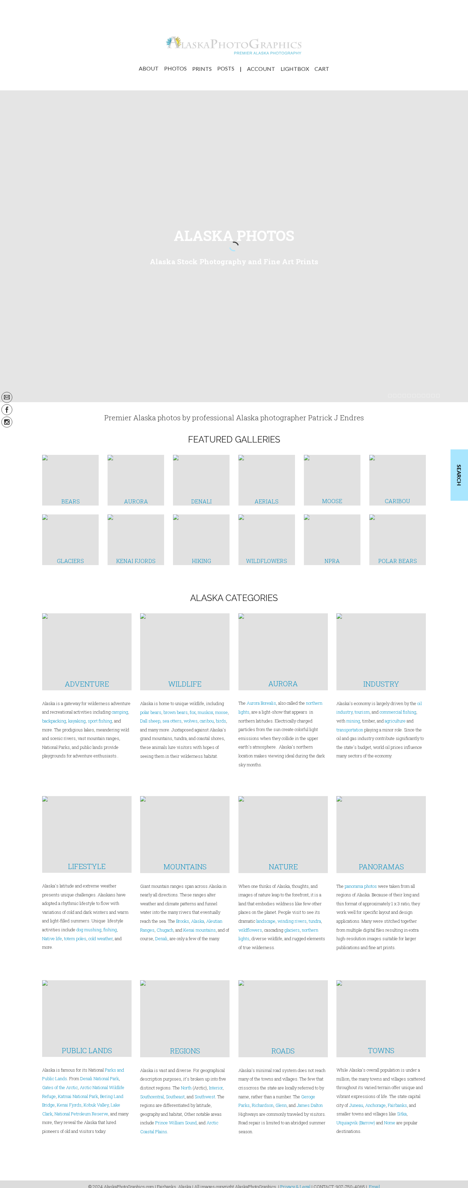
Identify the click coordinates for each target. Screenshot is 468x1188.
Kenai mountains (199, 930)
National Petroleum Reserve (81, 1113)
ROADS (283, 1051)
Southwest (205, 1096)
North (186, 1087)
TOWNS (381, 1050)
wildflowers (250, 930)
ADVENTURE (87, 684)
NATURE (283, 866)
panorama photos (361, 886)
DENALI (201, 501)
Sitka (402, 1113)
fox (193, 712)
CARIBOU (397, 500)
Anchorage (375, 1105)
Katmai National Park (78, 1096)
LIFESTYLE (87, 866)
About (149, 68)
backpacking (54, 721)
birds (221, 721)
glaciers (292, 930)
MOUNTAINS (185, 866)
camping (120, 712)
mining (353, 721)
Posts (225, 68)
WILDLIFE (184, 684)
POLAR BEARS (397, 560)
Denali (161, 938)
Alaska (197, 921)
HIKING (201, 560)
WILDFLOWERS (266, 560)
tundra (315, 921)
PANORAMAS (381, 866)
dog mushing (88, 929)
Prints (202, 68)
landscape (265, 921)
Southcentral (152, 1096)
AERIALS (267, 501)
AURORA (136, 501)
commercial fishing (398, 712)
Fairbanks (397, 1105)
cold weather (100, 938)
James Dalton (310, 1105)
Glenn (281, 1105)
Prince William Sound (176, 1122)
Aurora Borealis (261, 703)
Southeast (175, 1096)
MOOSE (332, 500)
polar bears (150, 712)
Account (261, 68)
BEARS (70, 501)
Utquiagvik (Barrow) (355, 1122)
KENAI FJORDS (136, 560)
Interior (216, 1087)
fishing (110, 929)
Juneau (356, 1105)
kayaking (77, 721)
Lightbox (295, 68)
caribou (206, 721)
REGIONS (185, 1051)
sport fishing (100, 721)
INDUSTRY (381, 684)
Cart (322, 68)
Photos (175, 68)
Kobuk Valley (96, 1105)
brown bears (175, 712)
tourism (362, 712)
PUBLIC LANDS (87, 1050)
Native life (52, 938)
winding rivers (292, 921)
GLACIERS (70, 560)
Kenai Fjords (69, 1105)
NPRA (332, 560)
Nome (389, 1122)
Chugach (165, 930)
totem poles (75, 938)
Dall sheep (150, 721)
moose (221, 712)
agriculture (395, 721)
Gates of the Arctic (60, 1087)
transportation (349, 729)
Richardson (262, 1105)
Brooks (182, 921)
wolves (191, 721)
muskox (205, 712)
